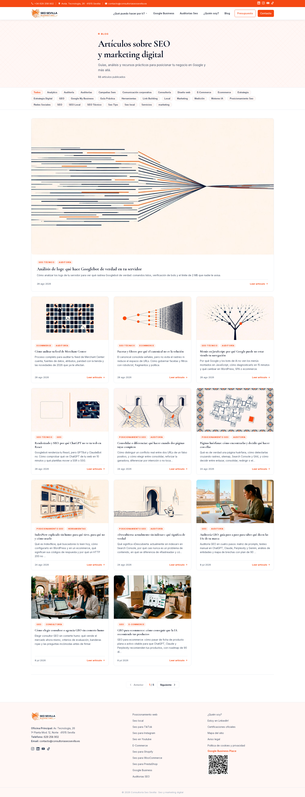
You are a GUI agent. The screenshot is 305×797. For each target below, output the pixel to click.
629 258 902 (51, 736)
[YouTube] (268, 3)
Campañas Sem (107, 92)
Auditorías (86, 92)
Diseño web (184, 92)
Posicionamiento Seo (241, 98)
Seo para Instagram (144, 732)
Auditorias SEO (141, 776)
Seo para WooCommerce (147, 757)
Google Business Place (222, 750)
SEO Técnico (94, 104)
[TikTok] (272, 3)
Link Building (150, 98)
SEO (59, 104)
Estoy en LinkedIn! (218, 720)
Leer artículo (257, 283)
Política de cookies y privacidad (226, 745)
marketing (164, 104)
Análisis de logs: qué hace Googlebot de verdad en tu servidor (89, 269)
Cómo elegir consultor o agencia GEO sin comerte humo (69, 630)
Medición (200, 98)
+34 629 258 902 (44, 3)
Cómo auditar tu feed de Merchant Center (60, 351)
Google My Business (82, 98)
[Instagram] (263, 3)
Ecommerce (224, 92)
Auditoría (69, 92)
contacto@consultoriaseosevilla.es (127, 3)
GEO (61, 98)
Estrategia (243, 92)
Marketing (182, 98)
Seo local (130, 104)
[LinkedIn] (258, 3)
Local (167, 98)
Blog (227, 13)
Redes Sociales (42, 104)
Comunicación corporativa (136, 92)
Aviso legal (214, 739)
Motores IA (217, 98)
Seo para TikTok (142, 726)
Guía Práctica (107, 98)
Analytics (52, 92)
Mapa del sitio (216, 732)
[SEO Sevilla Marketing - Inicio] (44, 13)
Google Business (163, 13)
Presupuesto (245, 13)
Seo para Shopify (143, 751)
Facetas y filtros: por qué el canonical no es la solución (150, 351)
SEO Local (74, 104)
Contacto (265, 13)
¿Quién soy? (211, 13)
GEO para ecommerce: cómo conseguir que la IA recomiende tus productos (147, 632)
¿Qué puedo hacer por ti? (129, 13)
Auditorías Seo (189, 13)
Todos (37, 92)
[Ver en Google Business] (241, 764)
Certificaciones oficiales (221, 726)
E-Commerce (204, 92)
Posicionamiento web (145, 714)
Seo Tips (113, 104)
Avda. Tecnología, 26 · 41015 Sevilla (80, 3)
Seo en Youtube (142, 739)
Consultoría (164, 92)
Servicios (147, 104)
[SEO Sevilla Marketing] (43, 716)
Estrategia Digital (43, 98)
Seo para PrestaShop (145, 763)
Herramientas (129, 98)
